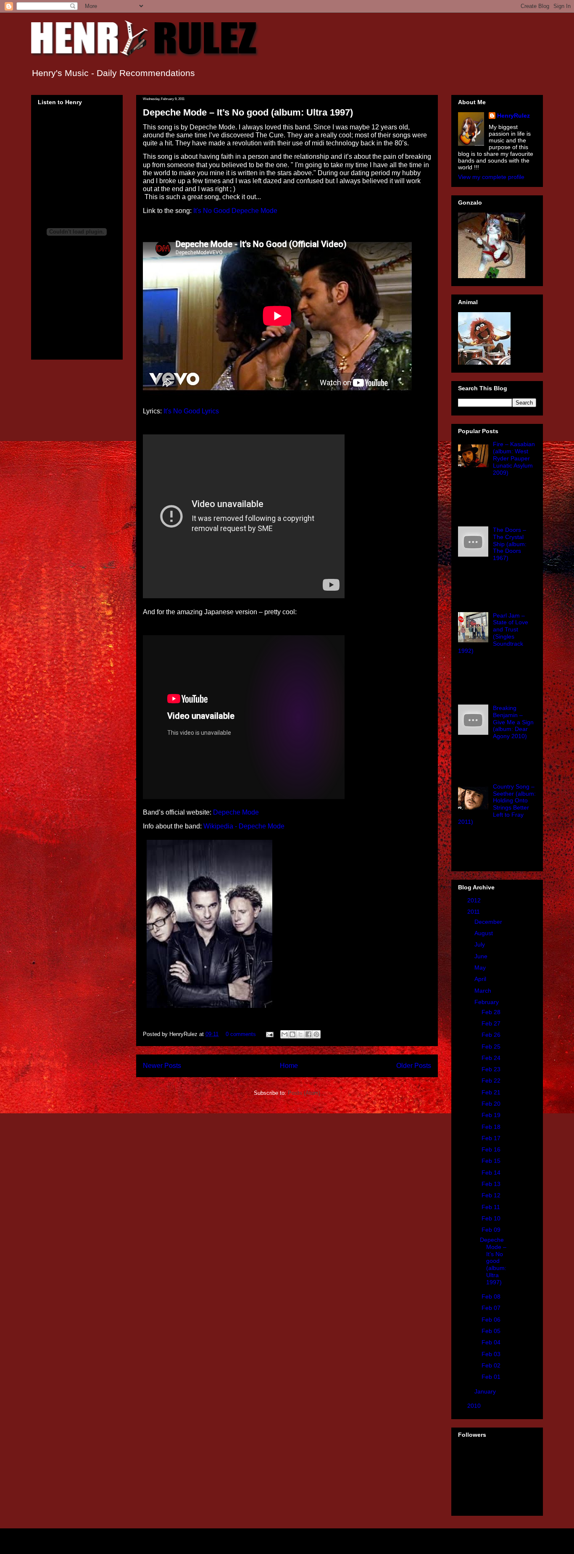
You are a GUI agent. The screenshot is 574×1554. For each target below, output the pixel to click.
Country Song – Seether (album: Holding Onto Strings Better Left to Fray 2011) (497, 804)
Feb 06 (492, 1319)
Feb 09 (492, 1229)
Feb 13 (492, 1184)
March (483, 990)
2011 (474, 911)
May (480, 967)
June (481, 956)
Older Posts (413, 1065)
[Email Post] (269, 1034)
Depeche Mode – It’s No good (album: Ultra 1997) (248, 112)
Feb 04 (492, 1342)
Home (289, 1065)
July (480, 944)
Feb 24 (492, 1057)
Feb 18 (492, 1126)
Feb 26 (492, 1034)
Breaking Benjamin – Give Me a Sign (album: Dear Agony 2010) (513, 722)
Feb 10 (492, 1218)
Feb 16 (492, 1149)
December (489, 921)
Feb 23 (492, 1069)
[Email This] (284, 1034)
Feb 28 (492, 1012)
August (484, 933)
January (486, 1391)
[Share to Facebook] (308, 1034)
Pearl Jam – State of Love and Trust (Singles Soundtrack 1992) (493, 633)
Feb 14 (492, 1172)
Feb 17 (492, 1138)
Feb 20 (492, 1103)
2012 (474, 900)
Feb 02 (492, 1365)
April (481, 979)
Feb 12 (492, 1195)
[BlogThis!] (292, 1034)
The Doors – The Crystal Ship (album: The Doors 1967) (510, 543)
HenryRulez (513, 115)
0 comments (241, 1034)
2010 (474, 1405)
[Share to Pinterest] (316, 1034)
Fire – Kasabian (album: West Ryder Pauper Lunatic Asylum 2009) (514, 458)
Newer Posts (162, 1065)
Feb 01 (492, 1376)
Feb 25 (492, 1046)
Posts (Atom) (304, 1093)
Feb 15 (492, 1160)
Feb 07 (492, 1307)
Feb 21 (492, 1092)
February (487, 1002)
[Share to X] (300, 1034)
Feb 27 (492, 1023)
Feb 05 (492, 1331)
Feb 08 (492, 1296)
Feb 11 (492, 1207)
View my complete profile (491, 177)
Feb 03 (492, 1354)
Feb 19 (492, 1115)
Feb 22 (492, 1080)
